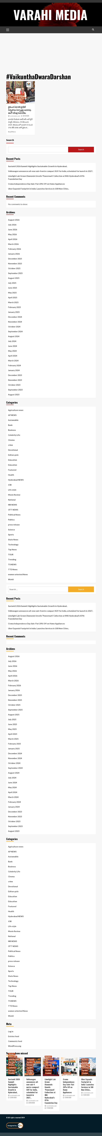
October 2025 (14, 268)
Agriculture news (15, 410)
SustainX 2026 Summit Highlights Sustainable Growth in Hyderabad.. (37, 166)
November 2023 (15, 380)
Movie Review (14, 495)
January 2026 (14, 254)
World (11, 579)
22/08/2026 (13, 1098)
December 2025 (15, 259)
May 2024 (12, 351)
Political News (14, 515)
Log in (10, 1031)
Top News (21, 98)
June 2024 (12, 346)
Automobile (13, 420)
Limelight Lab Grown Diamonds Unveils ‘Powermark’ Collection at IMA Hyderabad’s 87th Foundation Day (46, 177)
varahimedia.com (15, 116)
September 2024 (15, 331)
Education (12, 460)
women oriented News (18, 574)
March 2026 (13, 244)
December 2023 (15, 375)
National (12, 500)
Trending (11, 101)
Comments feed (15, 1041)
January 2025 (14, 312)
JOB (10, 485)
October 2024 (14, 326)
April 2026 (12, 239)
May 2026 (12, 234)
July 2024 (12, 341)
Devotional (19, 95)
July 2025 (12, 283)
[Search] (93, 29)
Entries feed (13, 1036)
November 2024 (15, 322)
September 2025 (15, 273)
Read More (12, 132)
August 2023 (13, 394)
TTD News (20, 101)
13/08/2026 (68, 1098)
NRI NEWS (12, 505)
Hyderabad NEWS (16, 480)
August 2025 (13, 278)
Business (12, 430)
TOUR (10, 554)
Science (11, 529)
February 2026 (14, 249)
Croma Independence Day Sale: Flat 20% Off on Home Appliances (36, 184)
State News (13, 539)
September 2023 (15, 390)
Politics (11, 520)
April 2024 (12, 356)
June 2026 (12, 229)
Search (10, 140)
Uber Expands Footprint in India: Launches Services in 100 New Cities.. (38, 189)
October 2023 (14, 385)
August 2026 (13, 220)
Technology (13, 544)
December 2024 (15, 317)
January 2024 (14, 370)
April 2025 (12, 297)
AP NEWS (11, 95)
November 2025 (15, 263)
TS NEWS (12, 564)
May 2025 (12, 292)
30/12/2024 (26, 116)
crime (10, 445)
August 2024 (13, 336)
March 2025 (13, 302)
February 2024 (14, 365)
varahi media (50, 14)
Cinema (11, 440)
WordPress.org (14, 1046)
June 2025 (12, 288)
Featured (12, 470)
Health (11, 475)
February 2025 (14, 307)
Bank (10, 425)
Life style (12, 490)
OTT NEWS (13, 510)
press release (14, 525)
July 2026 (12, 225)
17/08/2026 (50, 1108)
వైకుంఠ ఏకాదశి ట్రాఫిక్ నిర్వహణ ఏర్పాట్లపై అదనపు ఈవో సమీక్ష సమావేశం (19, 109)
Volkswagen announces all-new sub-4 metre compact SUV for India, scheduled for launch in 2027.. (50, 171)
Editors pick (12, 98)
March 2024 (13, 360)
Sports (11, 534)
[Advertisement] (51, 51)
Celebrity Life (14, 435)
